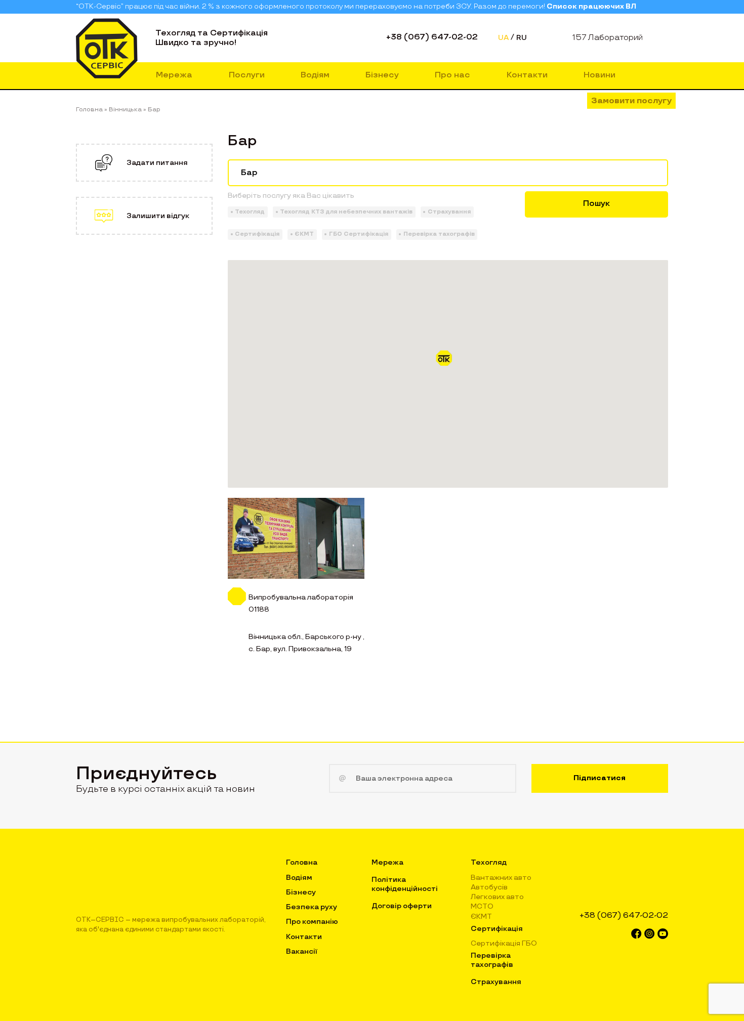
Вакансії (301, 951)
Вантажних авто (501, 877)
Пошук (596, 203)
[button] (448, 362)
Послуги (247, 75)
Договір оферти (401, 906)
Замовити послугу (631, 101)
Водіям (315, 75)
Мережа (174, 75)
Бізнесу (382, 75)
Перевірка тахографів (492, 960)
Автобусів (489, 887)
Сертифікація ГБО (504, 943)
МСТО (482, 906)
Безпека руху (311, 907)
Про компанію (312, 921)
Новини (599, 75)
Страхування (496, 981)
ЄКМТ (481, 916)
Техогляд (489, 862)
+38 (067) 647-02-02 (432, 37)
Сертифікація (497, 928)
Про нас (452, 75)
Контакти (527, 75)
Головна (301, 862)
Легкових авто (497, 896)
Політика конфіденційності (404, 884)
